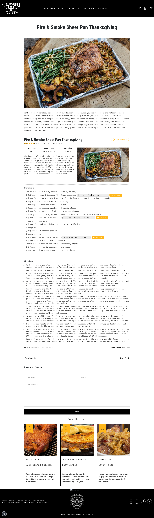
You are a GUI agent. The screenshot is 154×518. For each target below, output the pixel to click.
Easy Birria (69, 465)
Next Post (124, 358)
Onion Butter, (52, 347)
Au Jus (65, 459)
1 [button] (75, 487)
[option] (41, 453)
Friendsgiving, (38, 347)
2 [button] (79, 487)
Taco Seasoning (78, 459)
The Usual (64, 347)
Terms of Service (28, 503)
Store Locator (88, 8)
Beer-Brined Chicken (39, 465)
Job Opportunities (14, 503)
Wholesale (103, 8)
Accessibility (42, 503)
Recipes (61, 8)
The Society (73, 8)
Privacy (27, 500)
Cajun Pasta (105, 465)
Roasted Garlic (34, 459)
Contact (4, 500)
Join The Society (39, 500)
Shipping (12, 500)
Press (3, 503)
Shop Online (49, 8)
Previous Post (32, 358)
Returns (20, 500)
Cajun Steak (104, 459)
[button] (4, 513)
